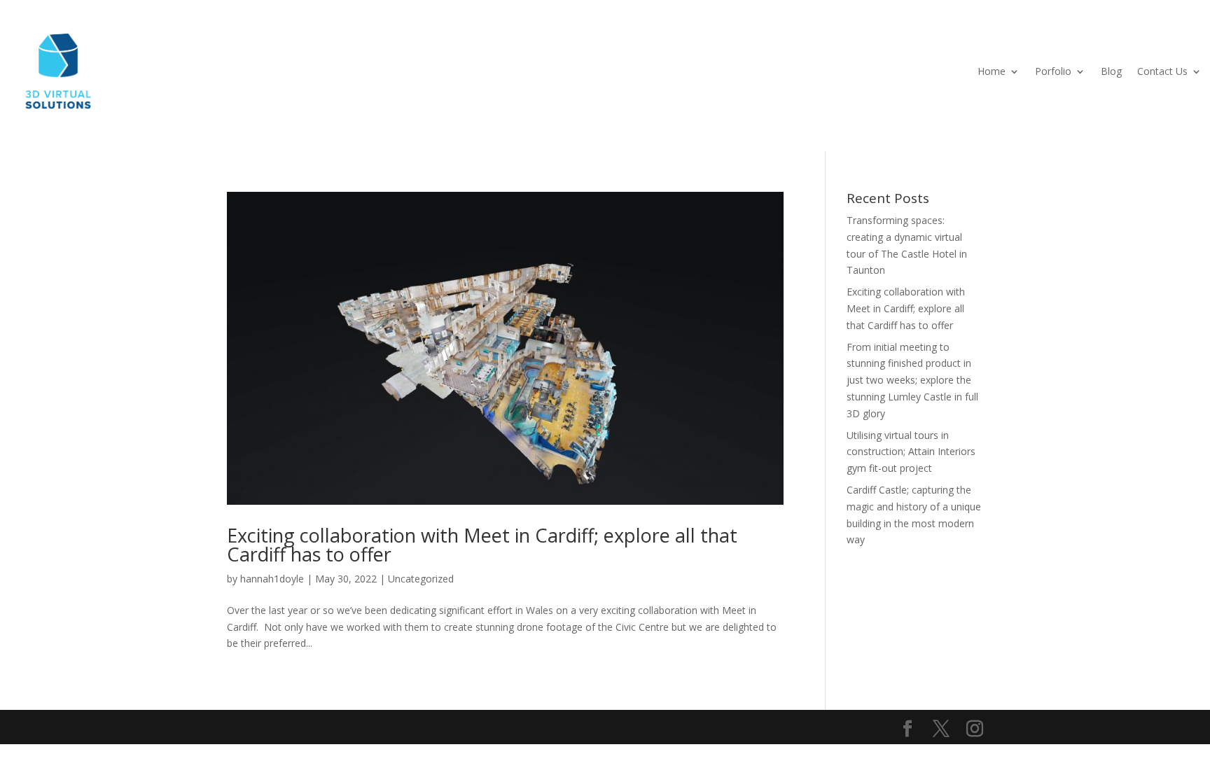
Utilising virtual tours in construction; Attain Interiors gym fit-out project (911, 451)
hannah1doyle (272, 578)
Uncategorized (421, 578)
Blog (1111, 71)
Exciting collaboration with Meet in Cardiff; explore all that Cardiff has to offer (482, 544)
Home (992, 71)
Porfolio (1053, 71)
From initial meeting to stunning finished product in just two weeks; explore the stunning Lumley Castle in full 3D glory (912, 380)
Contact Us (1162, 71)
